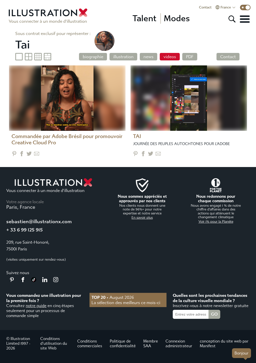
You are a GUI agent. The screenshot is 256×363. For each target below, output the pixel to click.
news (149, 56)
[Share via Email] (36, 153)
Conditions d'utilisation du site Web (53, 343)
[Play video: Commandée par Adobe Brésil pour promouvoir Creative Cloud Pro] (67, 98)
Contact (205, 7)
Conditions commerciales (89, 343)
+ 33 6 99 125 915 (24, 230)
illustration (123, 56)
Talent (144, 18)
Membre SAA (150, 343)
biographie (93, 56)
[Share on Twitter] (29, 153)
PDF (190, 56)
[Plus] (245, 19)
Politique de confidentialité (123, 343)
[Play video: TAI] (188, 98)
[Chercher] (232, 19)
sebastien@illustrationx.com (39, 221)
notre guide (36, 305)
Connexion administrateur (179, 343)
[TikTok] (33, 280)
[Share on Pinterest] (14, 153)
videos (170, 56)
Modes (177, 18)
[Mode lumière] (245, 7)
